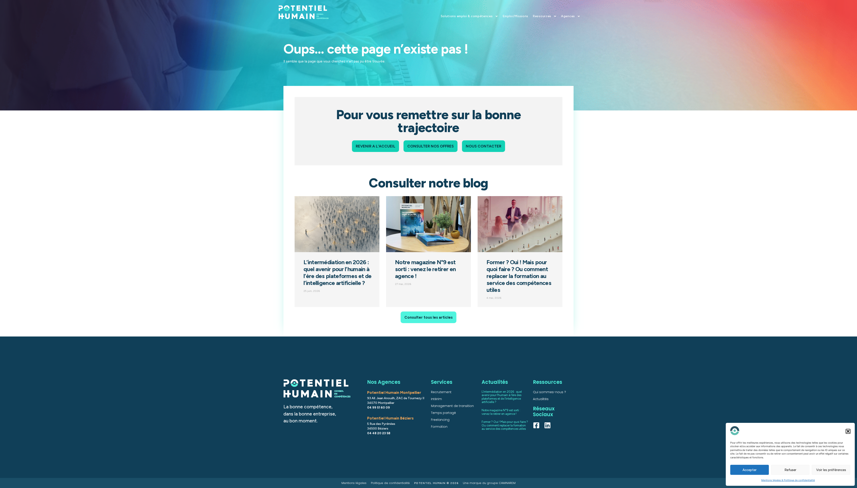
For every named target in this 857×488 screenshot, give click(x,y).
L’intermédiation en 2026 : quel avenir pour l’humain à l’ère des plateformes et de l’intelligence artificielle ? (337, 273)
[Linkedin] (547, 425)
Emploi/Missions (515, 16)
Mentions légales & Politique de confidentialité (788, 480)
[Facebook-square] (536, 425)
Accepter (750, 470)
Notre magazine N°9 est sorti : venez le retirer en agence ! (425, 269)
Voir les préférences (831, 470)
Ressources (542, 16)
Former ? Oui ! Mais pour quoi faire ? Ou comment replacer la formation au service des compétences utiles (519, 276)
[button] (848, 431)
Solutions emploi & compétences (467, 16)
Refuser (790, 470)
